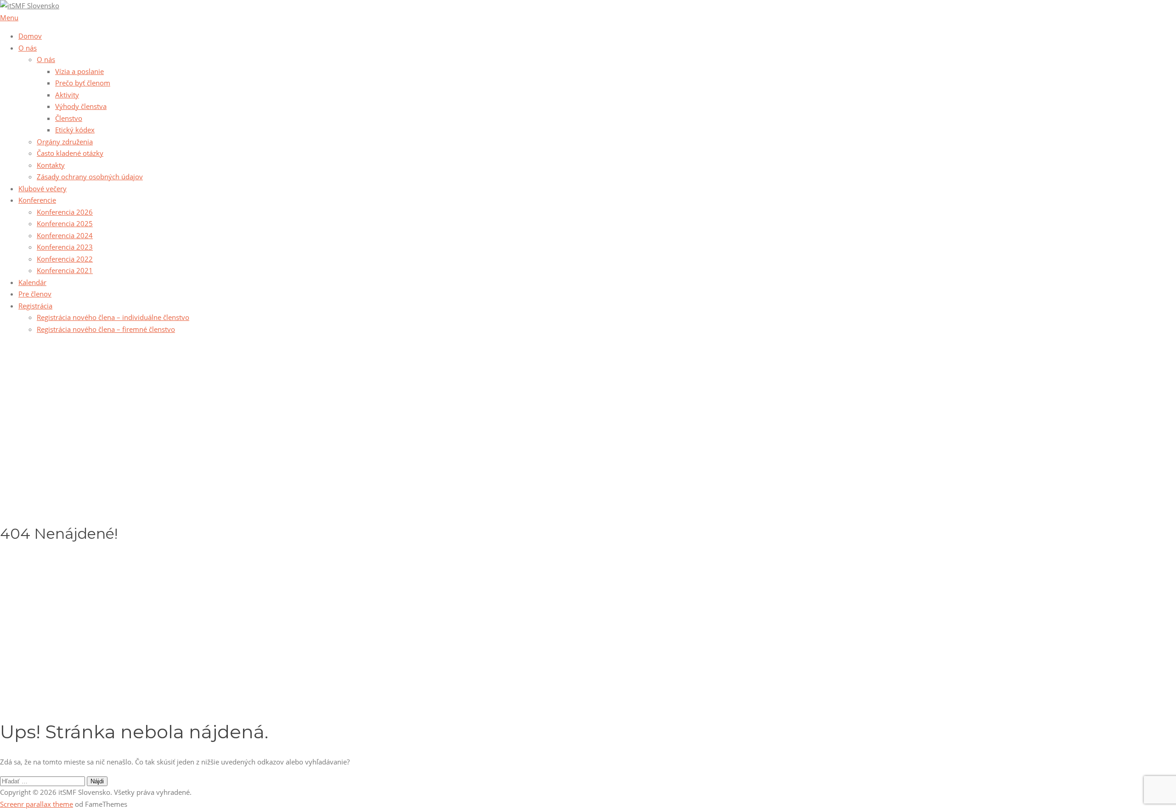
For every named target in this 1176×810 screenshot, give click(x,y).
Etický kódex (75, 129)
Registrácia (35, 305)
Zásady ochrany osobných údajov (90, 176)
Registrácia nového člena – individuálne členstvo (113, 317)
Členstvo (68, 118)
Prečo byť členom (82, 82)
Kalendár (32, 282)
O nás (27, 47)
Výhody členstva (81, 106)
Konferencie (37, 200)
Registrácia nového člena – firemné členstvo (106, 329)
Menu (9, 17)
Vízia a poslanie (79, 71)
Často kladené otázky (70, 153)
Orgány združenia (65, 141)
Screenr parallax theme (36, 804)
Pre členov (34, 293)
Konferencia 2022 (65, 258)
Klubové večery (42, 188)
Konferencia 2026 (65, 212)
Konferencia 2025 (65, 223)
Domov (30, 35)
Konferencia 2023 (65, 246)
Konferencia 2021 (65, 270)
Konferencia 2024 (65, 235)
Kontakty (51, 165)
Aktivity (67, 94)
